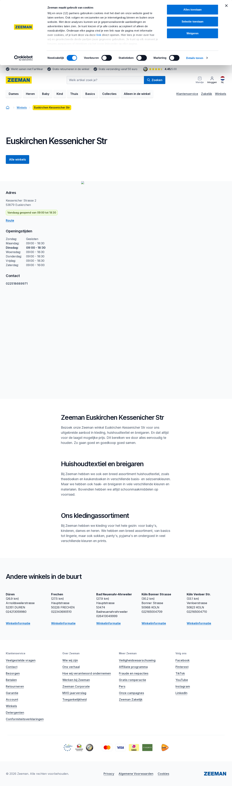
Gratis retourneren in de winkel (70, 69)
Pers (122, 686)
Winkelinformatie (18, 623)
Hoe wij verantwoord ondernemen (86, 673)
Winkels (220, 94)
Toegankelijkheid (74, 699)
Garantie (12, 693)
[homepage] (19, 80)
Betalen (11, 680)
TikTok (180, 673)
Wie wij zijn (70, 660)
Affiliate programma (133, 667)
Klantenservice (187, 94)
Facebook (182, 660)
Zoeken (157, 80)
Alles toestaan (192, 9)
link (99, 34)
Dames (14, 94)
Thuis (74, 94)
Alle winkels (17, 159)
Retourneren (15, 686)
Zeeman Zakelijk (130, 699)
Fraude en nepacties (133, 673)
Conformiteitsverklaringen (25, 719)
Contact (11, 667)
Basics (90, 94)
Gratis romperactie (132, 680)
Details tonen (194, 57)
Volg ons (181, 653)
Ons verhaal (71, 667)
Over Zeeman (71, 653)
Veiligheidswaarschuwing (137, 660)
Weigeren (193, 33)
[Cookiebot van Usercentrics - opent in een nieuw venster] (23, 58)
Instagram (182, 686)
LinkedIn (181, 693)
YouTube (181, 680)
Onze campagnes (131, 693)
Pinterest (181, 667)
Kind (60, 94)
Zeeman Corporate (76, 686)
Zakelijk (206, 94)
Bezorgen (13, 673)
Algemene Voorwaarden (136, 773)
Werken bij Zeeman (76, 680)
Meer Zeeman (128, 653)
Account (12, 699)
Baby (45, 94)
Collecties (109, 94)
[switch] (107, 58)
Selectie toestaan (193, 21)
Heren (30, 94)
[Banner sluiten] (226, 5)
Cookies (163, 773)
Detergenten (15, 712)
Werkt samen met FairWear (27, 69)
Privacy (108, 773)
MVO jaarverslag (74, 693)
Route (10, 220)
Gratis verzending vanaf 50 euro (118, 69)
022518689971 (17, 283)
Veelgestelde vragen (21, 660)
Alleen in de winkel (137, 94)
